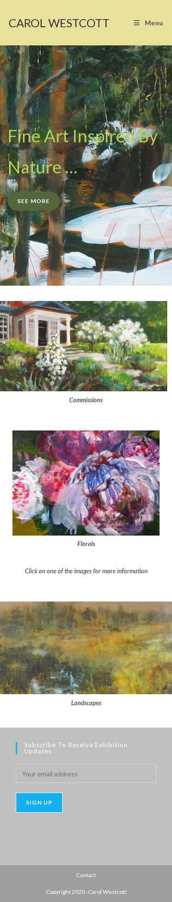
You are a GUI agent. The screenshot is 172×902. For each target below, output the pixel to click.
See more (33, 200)
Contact (86, 875)
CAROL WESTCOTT (59, 23)
